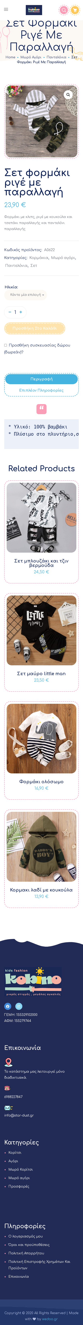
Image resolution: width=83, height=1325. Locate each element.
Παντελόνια (56, 57)
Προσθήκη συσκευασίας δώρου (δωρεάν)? (37, 348)
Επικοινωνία (18, 1277)
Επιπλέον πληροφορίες (41, 390)
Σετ (33, 266)
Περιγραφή (41, 379)
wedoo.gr (50, 1319)
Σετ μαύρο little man (41, 673)
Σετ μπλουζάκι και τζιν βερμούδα (41, 563)
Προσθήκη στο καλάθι (34, 328)
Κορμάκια (38, 258)
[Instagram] (18, 1006)
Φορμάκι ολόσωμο (41, 781)
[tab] (41, 379)
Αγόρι (13, 1161)
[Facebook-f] (7, 1006)
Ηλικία (11, 287)
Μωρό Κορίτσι (20, 1169)
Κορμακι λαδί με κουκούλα (41, 890)
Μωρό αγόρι (31, 57)
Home (10, 57)
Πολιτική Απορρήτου (26, 1253)
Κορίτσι (14, 1153)
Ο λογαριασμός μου (25, 1236)
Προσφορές (18, 1186)
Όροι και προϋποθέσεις (29, 1245)
